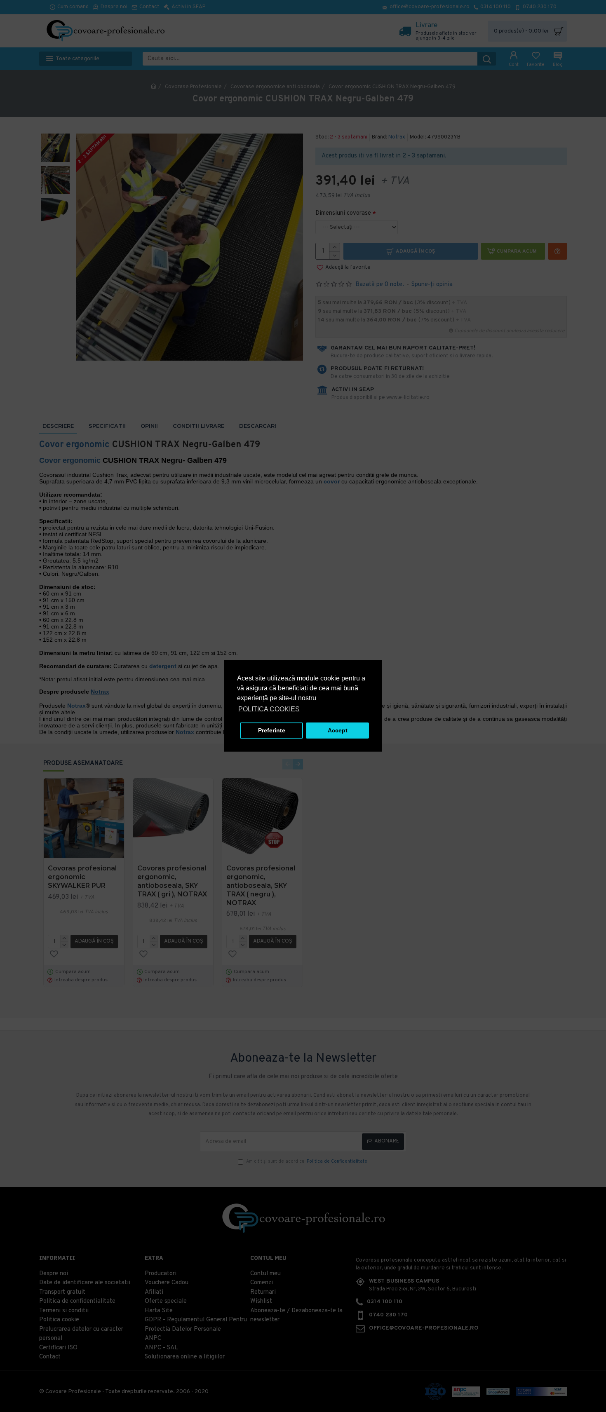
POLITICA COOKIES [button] (269, 709)
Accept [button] (338, 730)
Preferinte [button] (271, 730)
